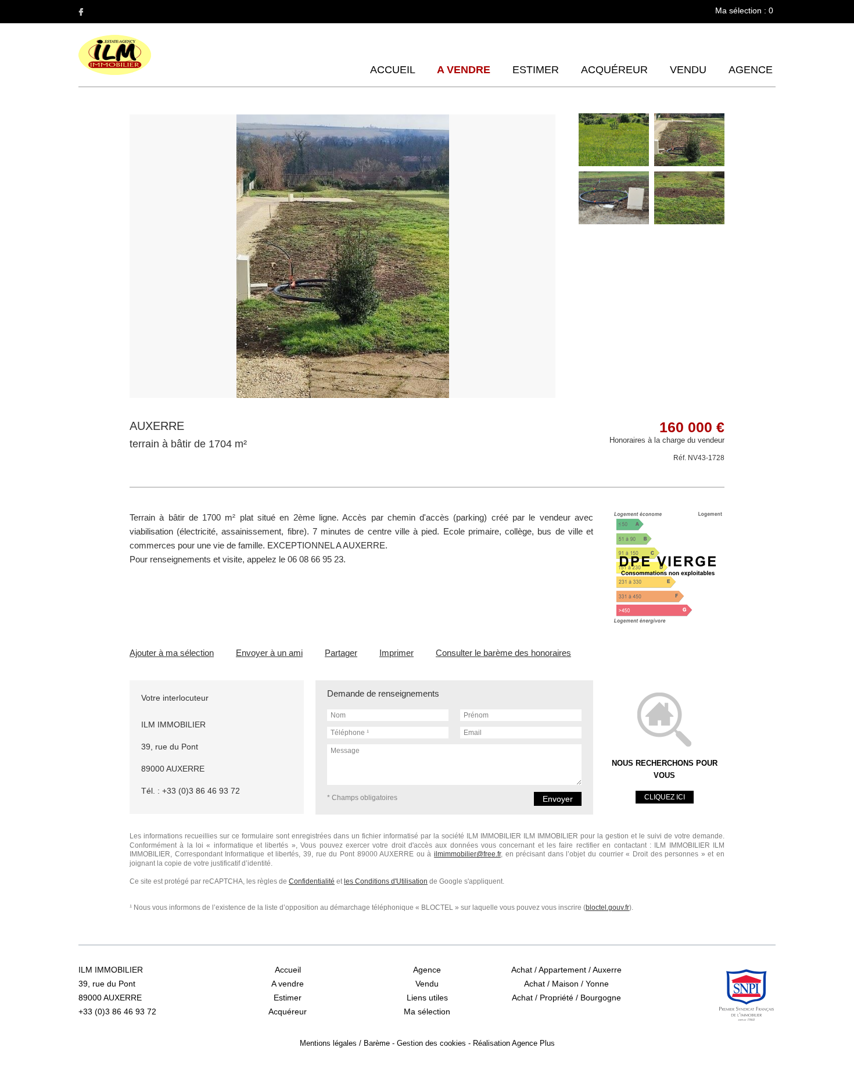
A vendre (463, 70)
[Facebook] (80, 11)
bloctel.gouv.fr (607, 907)
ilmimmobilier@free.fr (467, 854)
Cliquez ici (664, 797)
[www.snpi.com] (746, 995)
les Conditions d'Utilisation (386, 881)
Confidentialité (312, 881)
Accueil (392, 70)
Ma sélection (427, 1011)
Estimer (535, 70)
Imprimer (396, 653)
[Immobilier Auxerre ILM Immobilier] (114, 73)
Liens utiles (427, 997)
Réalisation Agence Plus (514, 1043)
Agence (751, 70)
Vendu (688, 70)
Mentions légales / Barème (345, 1043)
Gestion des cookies (431, 1043)
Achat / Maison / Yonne (566, 983)
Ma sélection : (744, 10)
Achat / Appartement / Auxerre (566, 969)
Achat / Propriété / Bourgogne (566, 997)
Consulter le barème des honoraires (503, 653)
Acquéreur (614, 70)
